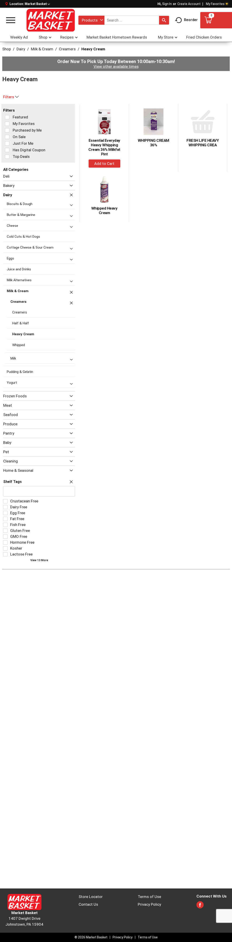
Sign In (167, 4)
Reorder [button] (191, 20)
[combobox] (91, 20)
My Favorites (215, 4)
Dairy (21, 49)
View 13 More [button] (39, 560)
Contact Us (88, 904)
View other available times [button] (116, 66)
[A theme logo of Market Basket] (50, 20)
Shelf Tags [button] (12, 482)
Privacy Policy (149, 904)
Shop (6, 49)
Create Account (189, 4)
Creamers (67, 49)
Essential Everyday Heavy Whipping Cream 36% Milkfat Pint (104, 147)
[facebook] (200, 906)
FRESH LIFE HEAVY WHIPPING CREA (202, 142)
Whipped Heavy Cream (104, 210)
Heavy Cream (93, 49)
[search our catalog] (164, 20)
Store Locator (91, 896)
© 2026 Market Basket (91, 937)
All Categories (15, 169)
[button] (37, 4)
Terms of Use (149, 896)
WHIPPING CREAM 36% (153, 142)
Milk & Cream (42, 49)
